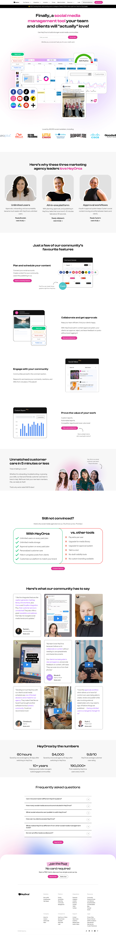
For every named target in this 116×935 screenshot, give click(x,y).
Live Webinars (90, 901)
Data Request (90, 922)
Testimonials (46, 920)
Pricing (53, 2)
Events (88, 909)
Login (79, 2)
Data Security (90, 924)
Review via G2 (26, 633)
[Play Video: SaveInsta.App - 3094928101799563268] (58, 618)
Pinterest (75, 902)
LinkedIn (75, 901)
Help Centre (75, 919)
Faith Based (46, 901)
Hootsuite (60, 920)
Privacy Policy (90, 917)
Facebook (75, 897)
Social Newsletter (91, 902)
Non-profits (46, 897)
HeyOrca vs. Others (62, 917)
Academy (75, 920)
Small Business (46, 899)
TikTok (74, 906)
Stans (44, 922)
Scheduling (60, 899)
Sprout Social (61, 919)
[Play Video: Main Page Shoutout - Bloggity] (89, 618)
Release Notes (76, 922)
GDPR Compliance (91, 920)
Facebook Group (91, 899)
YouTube (75, 908)
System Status (76, 924)
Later (59, 924)
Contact (74, 917)
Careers (45, 919)
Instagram (75, 899)
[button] (27, 2)
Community (90, 897)
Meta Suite (60, 922)
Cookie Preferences (92, 926)
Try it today (85, 6)
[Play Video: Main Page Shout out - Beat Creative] (27, 664)
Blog (88, 906)
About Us (45, 917)
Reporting (60, 901)
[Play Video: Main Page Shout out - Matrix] (89, 664)
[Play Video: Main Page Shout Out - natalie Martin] (58, 711)
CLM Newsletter (91, 904)
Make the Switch (61, 2)
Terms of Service (91, 919)
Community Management (61, 903)
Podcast (89, 908)
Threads (74, 904)
